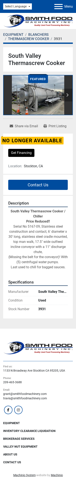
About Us (10, 454)
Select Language (16, 6)
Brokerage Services (19, 438)
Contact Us (38, 184)
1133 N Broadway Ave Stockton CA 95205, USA (34, 370)
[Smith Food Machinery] (38, 347)
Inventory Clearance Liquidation (29, 431)
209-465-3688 (12, 382)
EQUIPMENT (11, 423)
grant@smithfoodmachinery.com (25, 394)
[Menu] (58, 6)
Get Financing (21, 153)
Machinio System (24, 475)
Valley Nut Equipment (20, 446)
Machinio (57, 475)
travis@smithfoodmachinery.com (25, 398)
